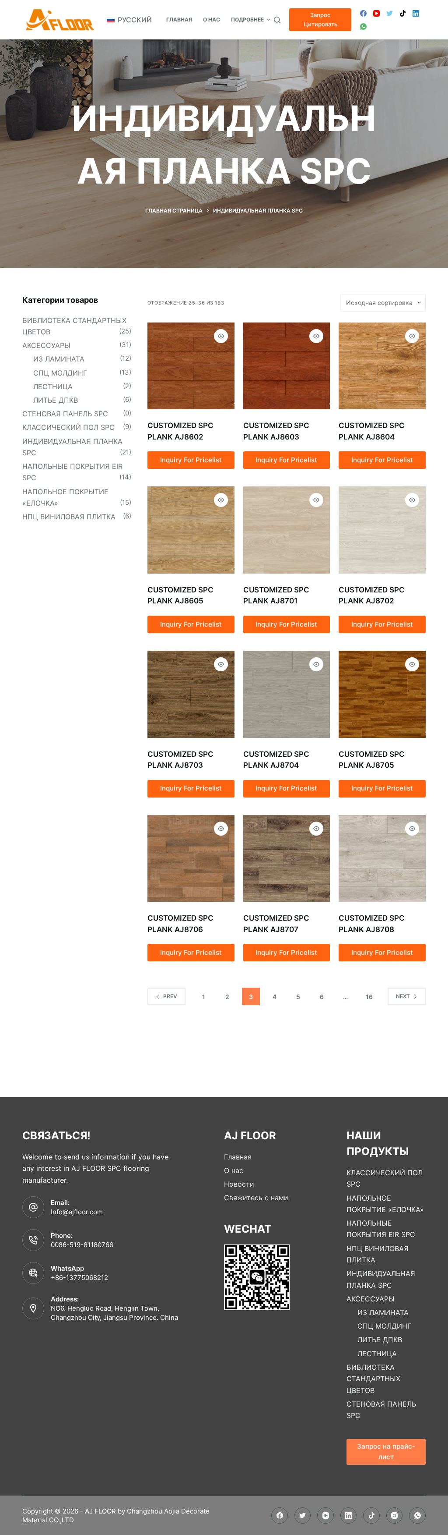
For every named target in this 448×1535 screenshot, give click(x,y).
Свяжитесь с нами (256, 1197)
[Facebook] (363, 13)
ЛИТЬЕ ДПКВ (55, 400)
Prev (170, 996)
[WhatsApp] (363, 26)
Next (403, 996)
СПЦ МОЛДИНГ (60, 373)
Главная (238, 1156)
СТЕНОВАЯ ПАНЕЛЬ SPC (65, 413)
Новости (239, 1184)
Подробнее (247, 19)
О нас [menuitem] (211, 19)
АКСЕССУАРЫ (46, 345)
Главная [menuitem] (179, 19)
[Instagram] (394, 1515)
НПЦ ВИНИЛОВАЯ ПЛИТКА (69, 516)
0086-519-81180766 (82, 1245)
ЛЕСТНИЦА (53, 386)
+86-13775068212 (79, 1277)
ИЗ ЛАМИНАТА (58, 359)
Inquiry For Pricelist (191, 460)
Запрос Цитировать (320, 19)
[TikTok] (402, 13)
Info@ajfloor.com (77, 1212)
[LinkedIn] (416, 13)
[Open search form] (277, 20)
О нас (233, 1170)
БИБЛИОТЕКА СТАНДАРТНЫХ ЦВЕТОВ (373, 1379)
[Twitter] (389, 13)
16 (369, 996)
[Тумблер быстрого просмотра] (221, 336)
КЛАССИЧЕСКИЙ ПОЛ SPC (68, 427)
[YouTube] (376, 13)
